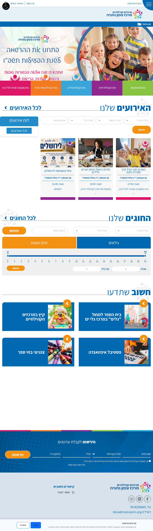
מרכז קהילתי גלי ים (76, 88)
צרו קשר (30, 3)
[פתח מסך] (6, 6)
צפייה (36, 525)
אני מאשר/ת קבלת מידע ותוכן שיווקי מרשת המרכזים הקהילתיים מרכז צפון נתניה (116, 461)
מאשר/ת (23, 525)
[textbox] (126, 268)
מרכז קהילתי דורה (107, 88)
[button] (16, 268)
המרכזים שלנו (134, 3)
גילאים (114, 242)
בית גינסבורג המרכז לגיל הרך (15, 88)
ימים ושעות (39, 242)
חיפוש (141, 129)
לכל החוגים (23, 218)
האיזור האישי (16, 3)
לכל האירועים (25, 107)
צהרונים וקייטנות (137, 88)
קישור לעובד (63, 492)
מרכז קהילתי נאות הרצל (46, 88)
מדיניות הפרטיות (76, 464)
